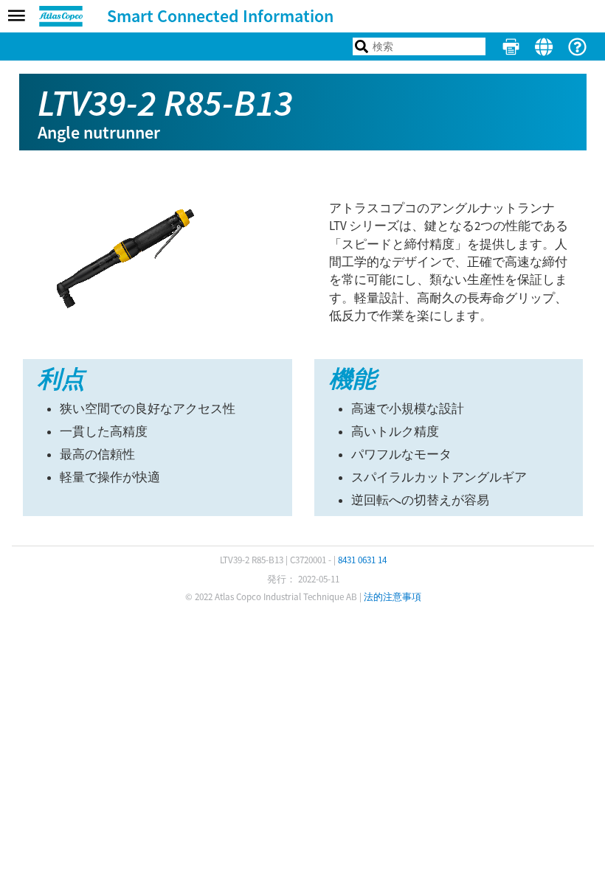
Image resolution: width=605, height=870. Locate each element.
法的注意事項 (392, 597)
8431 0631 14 (362, 560)
